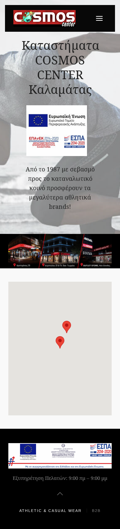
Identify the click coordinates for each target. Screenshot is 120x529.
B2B (96, 511)
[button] (60, 342)
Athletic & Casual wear (50, 511)
